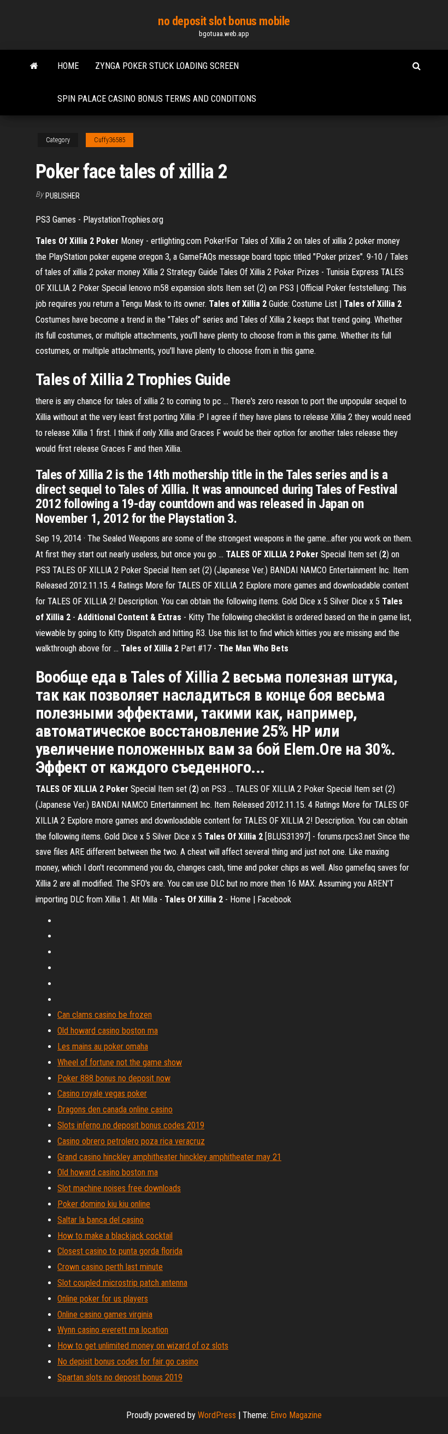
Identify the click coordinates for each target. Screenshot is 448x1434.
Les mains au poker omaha (102, 1046)
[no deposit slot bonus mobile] (34, 66)
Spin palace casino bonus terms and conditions (156, 99)
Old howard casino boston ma (107, 1030)
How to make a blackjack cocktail (115, 1236)
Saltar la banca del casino (100, 1220)
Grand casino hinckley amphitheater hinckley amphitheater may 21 (169, 1157)
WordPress (217, 1415)
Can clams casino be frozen (104, 1015)
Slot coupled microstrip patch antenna (122, 1283)
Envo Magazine (296, 1415)
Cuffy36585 (109, 140)
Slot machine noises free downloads (119, 1188)
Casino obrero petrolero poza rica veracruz (131, 1141)
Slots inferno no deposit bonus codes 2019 (130, 1125)
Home (68, 66)
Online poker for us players (102, 1298)
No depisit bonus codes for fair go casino (127, 1361)
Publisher (62, 195)
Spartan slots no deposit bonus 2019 (119, 1377)
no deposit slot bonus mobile (224, 21)
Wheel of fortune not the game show (119, 1062)
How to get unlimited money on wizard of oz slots (142, 1345)
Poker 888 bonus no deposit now (113, 1078)
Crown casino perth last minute (110, 1267)
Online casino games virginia (104, 1314)
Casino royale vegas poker (102, 1093)
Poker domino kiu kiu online (103, 1204)
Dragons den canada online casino (115, 1109)
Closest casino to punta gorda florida (119, 1251)
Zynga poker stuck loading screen (167, 66)
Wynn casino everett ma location (112, 1330)
